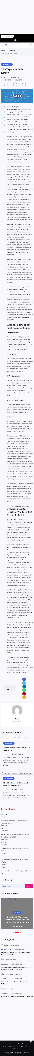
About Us (20, 1044)
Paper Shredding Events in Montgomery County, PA (16, 872)
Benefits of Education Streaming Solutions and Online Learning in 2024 (15, 836)
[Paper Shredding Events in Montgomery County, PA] (4, 864)
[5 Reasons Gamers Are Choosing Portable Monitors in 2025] (4, 814)
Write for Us (17, 1049)
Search (29, 886)
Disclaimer (11, 1044)
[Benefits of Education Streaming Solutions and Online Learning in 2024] (4, 827)
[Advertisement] (17, 17)
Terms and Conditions (9, 1046)
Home (3, 50)
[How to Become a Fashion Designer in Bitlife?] (4, 841)
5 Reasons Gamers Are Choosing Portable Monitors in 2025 (14, 822)
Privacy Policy (24, 1046)
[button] (13, 932)
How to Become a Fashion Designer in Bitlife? (15, 848)
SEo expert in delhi (10, 688)
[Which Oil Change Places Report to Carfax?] (4, 853)
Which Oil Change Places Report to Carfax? (14, 860)
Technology (11, 50)
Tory (6, 754)
